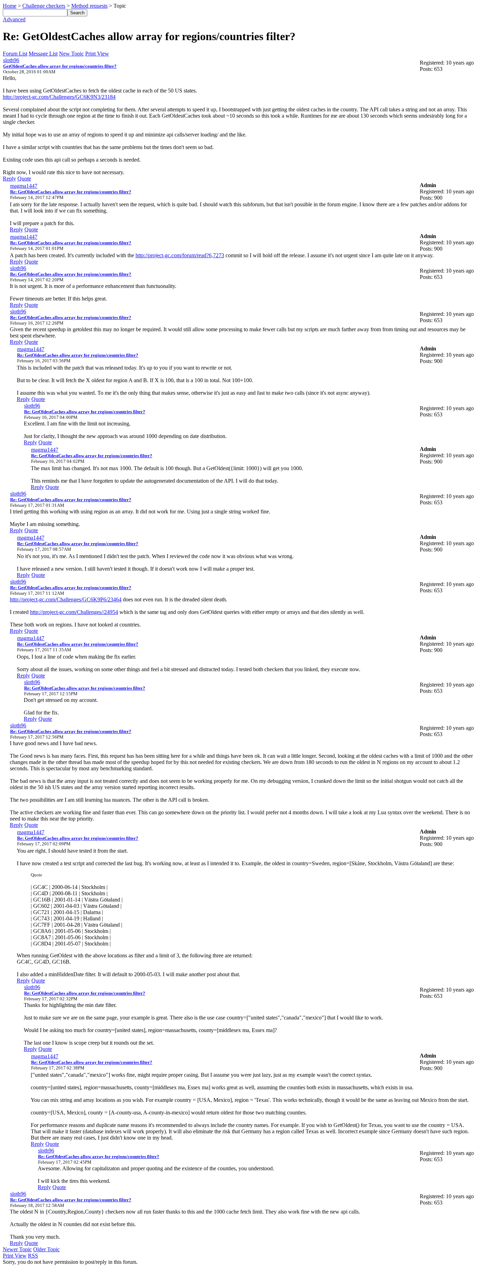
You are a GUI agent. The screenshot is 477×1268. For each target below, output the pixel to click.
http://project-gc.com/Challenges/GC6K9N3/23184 (59, 97)
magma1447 (23, 186)
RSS (33, 1256)
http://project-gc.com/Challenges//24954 (74, 612)
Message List (43, 54)
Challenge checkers (43, 6)
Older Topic (46, 1249)
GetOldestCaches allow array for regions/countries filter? (60, 66)
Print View (97, 54)
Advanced (14, 19)
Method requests (89, 6)
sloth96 (11, 60)
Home (9, 6)
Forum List (15, 54)
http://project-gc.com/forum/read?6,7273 (179, 255)
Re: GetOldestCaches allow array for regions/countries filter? (70, 191)
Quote (24, 178)
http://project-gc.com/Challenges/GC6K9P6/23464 (66, 599)
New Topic (71, 54)
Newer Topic (17, 1249)
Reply (9, 178)
